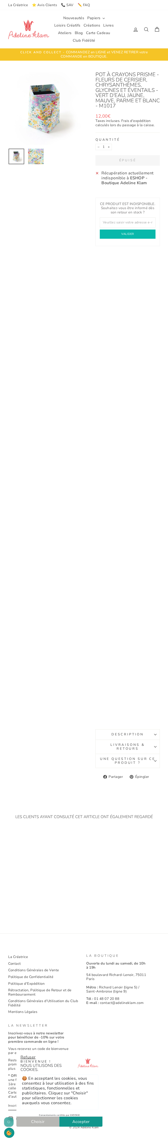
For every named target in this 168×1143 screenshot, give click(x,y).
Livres (108, 25)
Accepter (81, 1121)
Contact (14, 963)
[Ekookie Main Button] (9, 1133)
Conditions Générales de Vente (33, 970)
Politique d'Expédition (26, 983)
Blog (79, 32)
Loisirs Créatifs (67, 25)
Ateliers (65, 32)
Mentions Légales (22, 1011)
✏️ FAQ (84, 5)
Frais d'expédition (136, 121)
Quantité (107, 140)
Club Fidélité (84, 40)
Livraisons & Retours (127, 747)
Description (127, 734)
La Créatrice (18, 5)
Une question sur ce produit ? (127, 761)
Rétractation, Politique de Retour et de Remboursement (40, 992)
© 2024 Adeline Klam (84, 1127)
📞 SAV (67, 5)
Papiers (94, 18)
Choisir (38, 1121)
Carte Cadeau (98, 32)
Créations (92, 25)
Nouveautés (73, 18)
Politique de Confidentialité (30, 977)
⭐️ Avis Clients (44, 5)
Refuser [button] (28, 1057)
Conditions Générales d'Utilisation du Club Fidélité (43, 1003)
